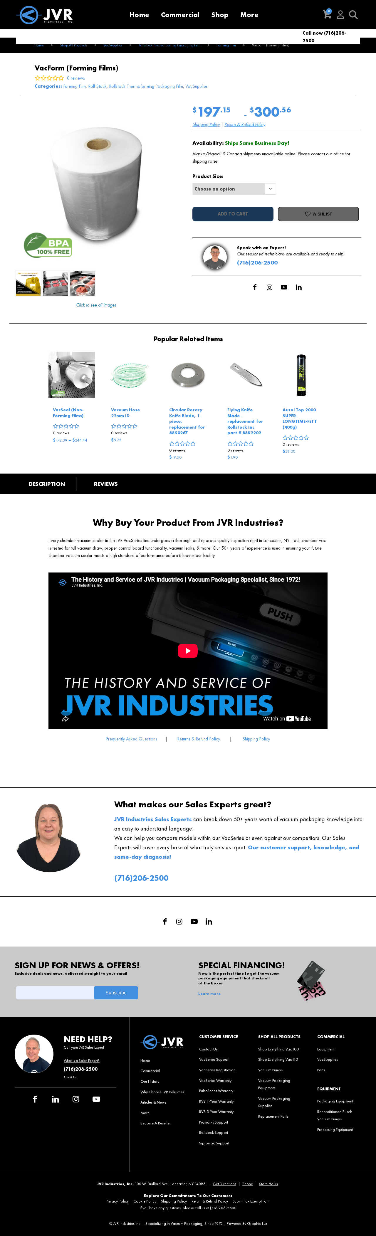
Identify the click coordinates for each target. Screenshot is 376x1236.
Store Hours (268, 1183)
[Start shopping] (327, 14)
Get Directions (224, 1183)
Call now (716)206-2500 (324, 37)
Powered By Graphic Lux (247, 1223)
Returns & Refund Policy (198, 739)
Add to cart (233, 214)
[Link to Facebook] (254, 287)
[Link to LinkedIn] (298, 287)
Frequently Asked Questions (132, 739)
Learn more (209, 993)
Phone (247, 1183)
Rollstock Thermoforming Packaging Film (146, 86)
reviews (61, 433)
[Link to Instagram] (269, 287)
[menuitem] (139, 14)
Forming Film (74, 86)
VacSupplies (196, 86)
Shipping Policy (206, 124)
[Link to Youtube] (284, 287)
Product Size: (208, 176)
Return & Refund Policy (244, 124)
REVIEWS (106, 484)
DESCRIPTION (47, 484)
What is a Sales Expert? (82, 1060)
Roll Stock (97, 86)
